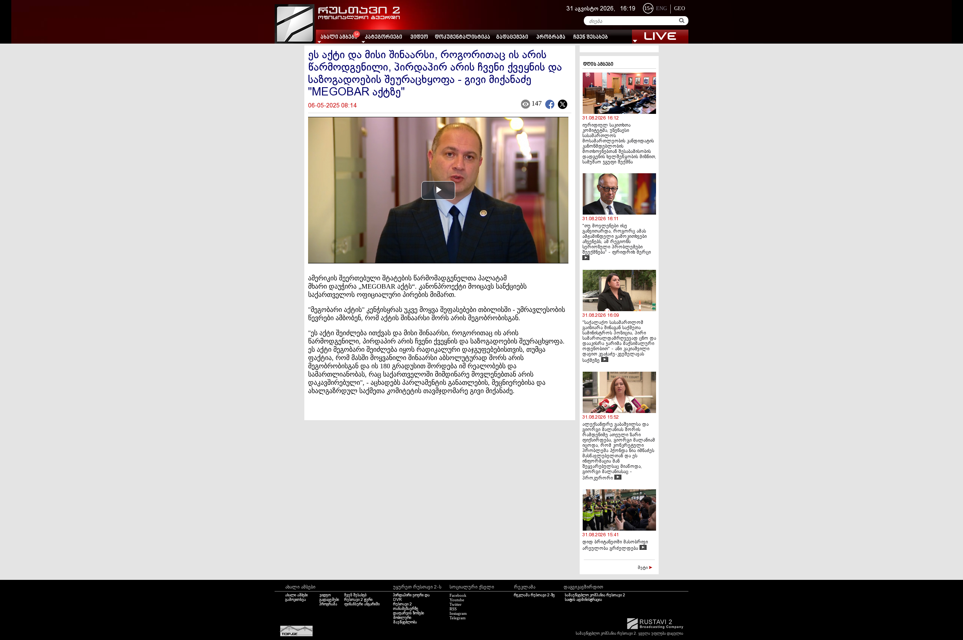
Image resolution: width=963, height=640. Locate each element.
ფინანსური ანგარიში (362, 604)
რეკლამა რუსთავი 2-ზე (534, 595)
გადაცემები (512, 37)
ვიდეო (419, 37)
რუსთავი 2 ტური (358, 600)
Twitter (456, 604)
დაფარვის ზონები (408, 613)
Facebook (458, 595)
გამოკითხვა (295, 600)
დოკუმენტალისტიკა (462, 37)
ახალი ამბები (296, 595)
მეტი (643, 568)
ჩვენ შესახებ (590, 37)
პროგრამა (550, 37)
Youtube (457, 600)
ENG (661, 8)
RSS (453, 609)
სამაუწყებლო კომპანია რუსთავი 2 (595, 595)
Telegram (458, 618)
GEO (679, 8)
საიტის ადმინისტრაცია (583, 600)
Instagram (458, 613)
